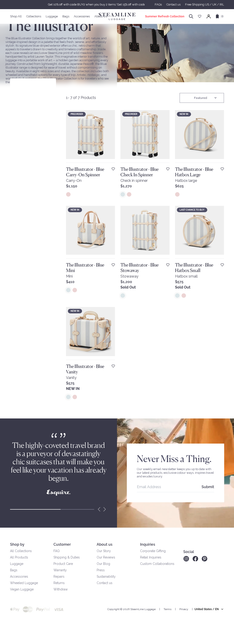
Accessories (19, 576)
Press (101, 570)
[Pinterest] (204, 558)
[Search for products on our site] (191, 16)
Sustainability (106, 576)
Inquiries (147, 544)
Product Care (63, 564)
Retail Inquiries (150, 557)
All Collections (21, 551)
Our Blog (103, 564)
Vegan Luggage (22, 589)
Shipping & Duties (66, 557)
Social (188, 552)
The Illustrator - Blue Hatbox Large (194, 172)
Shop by (17, 544)
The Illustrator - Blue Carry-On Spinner (85, 172)
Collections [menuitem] (33, 16)
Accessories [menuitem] (82, 16)
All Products (19, 557)
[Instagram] (186, 558)
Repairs (58, 576)
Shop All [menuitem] (16, 16)
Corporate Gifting (153, 551)
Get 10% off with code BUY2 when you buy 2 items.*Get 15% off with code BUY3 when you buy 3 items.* (117, 4)
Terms (167, 609)
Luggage (16, 564)
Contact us (173, 4)
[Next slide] (104, 509)
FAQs (158, 4)
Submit (208, 487)
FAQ (56, 551)
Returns (59, 583)
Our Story (104, 551)
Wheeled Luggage (24, 583)
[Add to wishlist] (113, 169)
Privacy (183, 609)
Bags (13, 570)
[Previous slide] (99, 509)
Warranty (60, 570)
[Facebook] (195, 558)
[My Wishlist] (199, 16)
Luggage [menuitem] (52, 16)
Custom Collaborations (157, 564)
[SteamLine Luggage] (117, 16)
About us (104, 544)
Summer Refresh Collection (164, 16)
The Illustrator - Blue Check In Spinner (139, 172)
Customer (62, 544)
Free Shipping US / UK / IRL (204, 4)
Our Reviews (106, 557)
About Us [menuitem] (100, 16)
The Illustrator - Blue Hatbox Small (194, 267)
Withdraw (60, 589)
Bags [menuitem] (65, 16)
